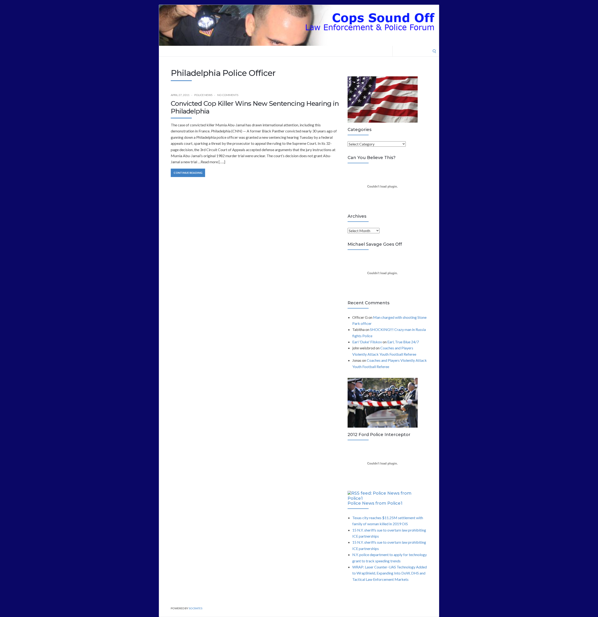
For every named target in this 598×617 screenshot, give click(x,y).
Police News (203, 95)
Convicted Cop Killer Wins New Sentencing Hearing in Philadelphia (255, 107)
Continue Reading (188, 172)
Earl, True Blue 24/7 (403, 342)
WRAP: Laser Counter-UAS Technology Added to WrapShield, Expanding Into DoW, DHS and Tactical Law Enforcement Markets (389, 573)
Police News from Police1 (375, 503)
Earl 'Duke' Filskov (367, 342)
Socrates (195, 608)
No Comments (227, 95)
